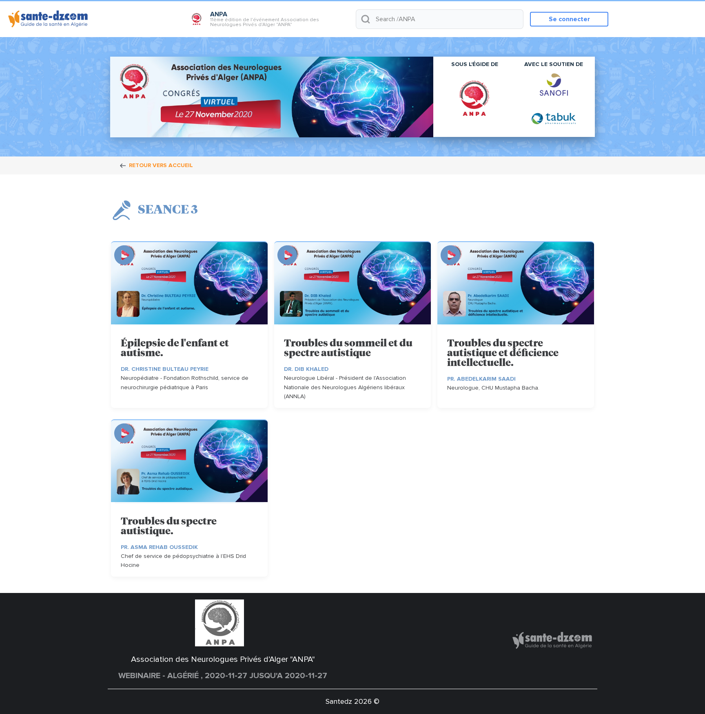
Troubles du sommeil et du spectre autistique (348, 348)
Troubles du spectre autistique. (169, 526)
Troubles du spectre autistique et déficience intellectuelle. (503, 353)
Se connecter (569, 19)
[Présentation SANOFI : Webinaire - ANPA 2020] (553, 85)
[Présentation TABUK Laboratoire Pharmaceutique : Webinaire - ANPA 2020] (553, 118)
